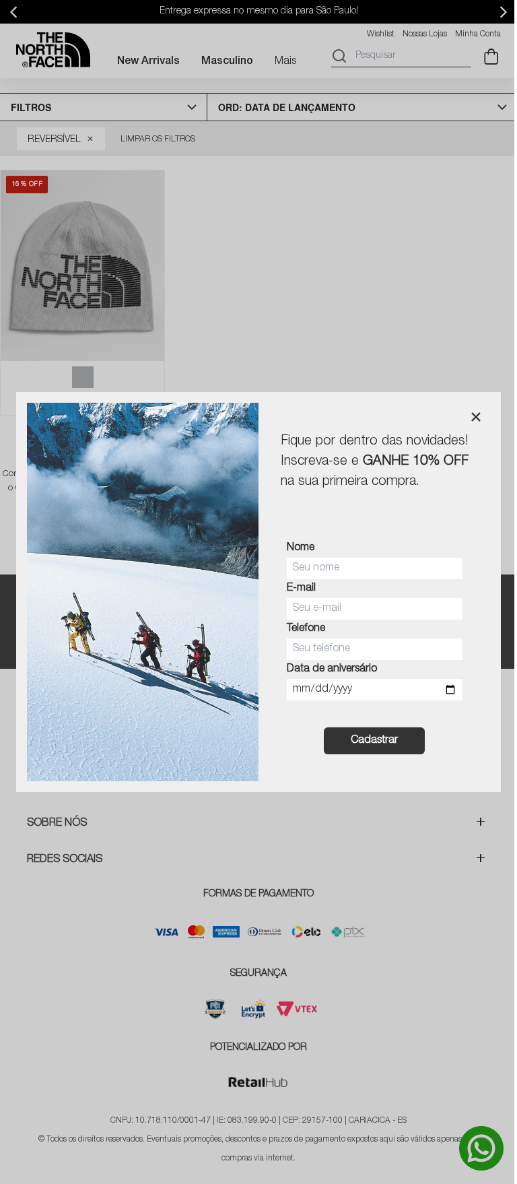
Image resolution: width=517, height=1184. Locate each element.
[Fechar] (476, 417)
